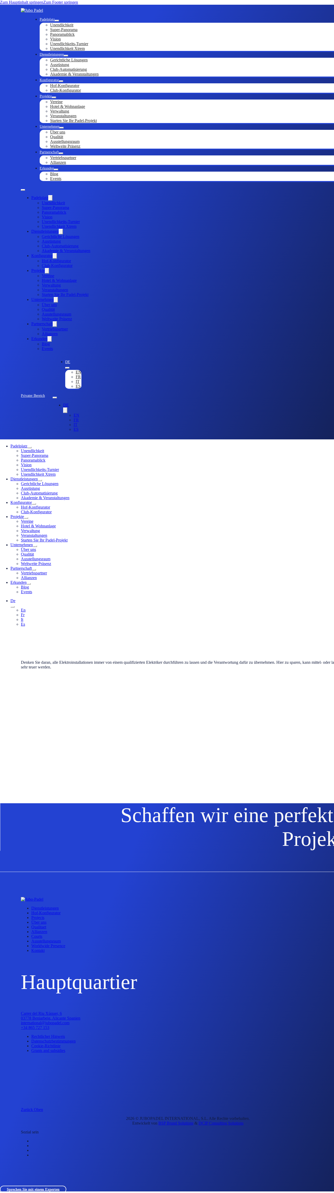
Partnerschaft (49, 152)
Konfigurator (49, 80)
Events (55, 178)
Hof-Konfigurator (64, 85)
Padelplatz (47, 19)
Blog (54, 174)
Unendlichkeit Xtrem (67, 48)
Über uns (57, 132)
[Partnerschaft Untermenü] (61, 153)
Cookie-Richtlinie (46, 1046)
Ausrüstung (59, 64)
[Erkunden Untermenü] (56, 169)
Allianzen (58, 162)
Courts (36, 936)
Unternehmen (49, 126)
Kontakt (38, 950)
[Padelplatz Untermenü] (57, 20)
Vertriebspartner (63, 157)
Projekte (46, 96)
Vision (55, 39)
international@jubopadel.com (45, 1023)
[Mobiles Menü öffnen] (23, 190)
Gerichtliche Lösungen (69, 60)
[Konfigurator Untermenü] (61, 81)
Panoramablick (62, 34)
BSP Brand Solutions (175, 1123)
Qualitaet (38, 927)
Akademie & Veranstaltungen (74, 74)
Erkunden (47, 168)
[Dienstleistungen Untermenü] (66, 55)
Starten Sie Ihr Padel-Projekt (73, 120)
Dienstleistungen (52, 54)
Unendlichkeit (61, 25)
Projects (37, 917)
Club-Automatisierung (68, 69)
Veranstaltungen (63, 116)
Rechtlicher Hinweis (48, 1036)
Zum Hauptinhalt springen (21, 2)
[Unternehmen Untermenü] (61, 128)
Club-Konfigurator (65, 90)
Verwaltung (59, 111)
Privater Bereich (33, 395)
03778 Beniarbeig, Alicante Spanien (50, 1018)
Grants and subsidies (48, 1050)
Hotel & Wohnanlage (67, 106)
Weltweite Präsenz (65, 146)
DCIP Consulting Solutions (221, 1123)
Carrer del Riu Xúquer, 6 (41, 1013)
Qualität (56, 137)
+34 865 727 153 (35, 1027)
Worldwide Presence (48, 946)
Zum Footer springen (60, 2)
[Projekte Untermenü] (54, 97)
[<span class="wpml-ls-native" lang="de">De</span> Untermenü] (67, 368)
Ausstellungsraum (65, 141)
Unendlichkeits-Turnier (69, 44)
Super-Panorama (63, 29)
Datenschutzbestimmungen (53, 1041)
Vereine (56, 102)
